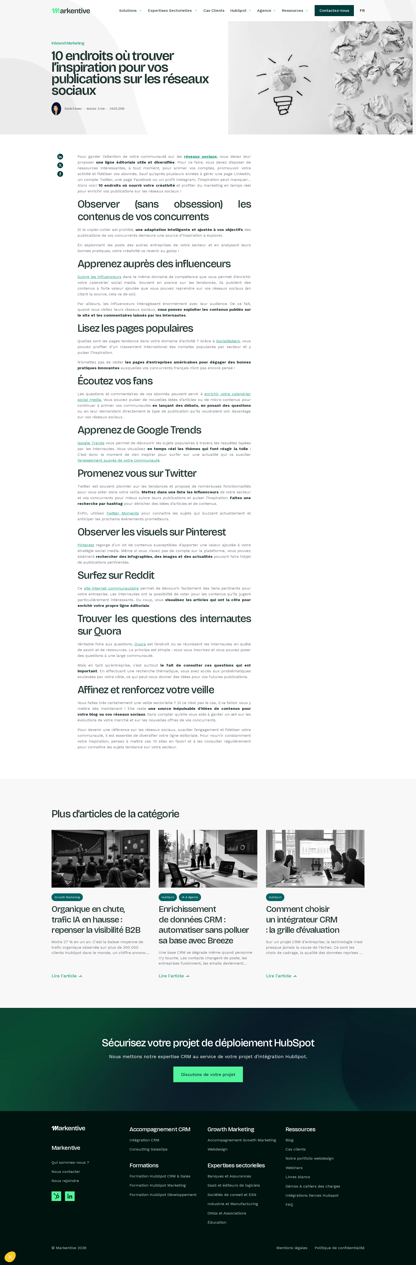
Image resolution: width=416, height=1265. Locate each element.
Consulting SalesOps (149, 1149)
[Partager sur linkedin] (60, 156)
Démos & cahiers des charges (313, 1186)
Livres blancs (298, 1177)
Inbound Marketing (68, 43)
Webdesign (218, 1149)
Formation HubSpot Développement (163, 1194)
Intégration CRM (144, 1140)
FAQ (289, 1204)
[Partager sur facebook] (60, 174)
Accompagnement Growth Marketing (242, 1140)
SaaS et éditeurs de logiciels (234, 1185)
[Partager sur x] (60, 165)
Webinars (294, 1167)
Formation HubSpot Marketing (158, 1185)
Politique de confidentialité (339, 1248)
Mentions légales (291, 1248)
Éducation (217, 1222)
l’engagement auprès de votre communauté (119, 460)
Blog (289, 1140)
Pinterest (86, 545)
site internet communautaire (111, 588)
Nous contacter (66, 1171)
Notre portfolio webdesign (310, 1158)
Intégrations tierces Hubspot (312, 1195)
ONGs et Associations (227, 1213)
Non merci (21, 1241)
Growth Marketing (67, 897)
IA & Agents (190, 897)
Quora (140, 644)
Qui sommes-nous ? (70, 1162)
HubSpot (168, 897)
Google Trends (91, 443)
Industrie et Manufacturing (233, 1203)
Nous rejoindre (65, 1180)
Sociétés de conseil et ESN (232, 1194)
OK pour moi (89, 1241)
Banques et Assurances (229, 1176)
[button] (10, 1257)
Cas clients (296, 1149)
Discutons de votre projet (208, 1074)
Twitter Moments (122, 513)
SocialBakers (228, 341)
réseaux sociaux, (200, 156)
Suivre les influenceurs (99, 276)
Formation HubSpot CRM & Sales (160, 1176)
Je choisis (55, 1241)
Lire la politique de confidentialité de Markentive (41, 1225)
